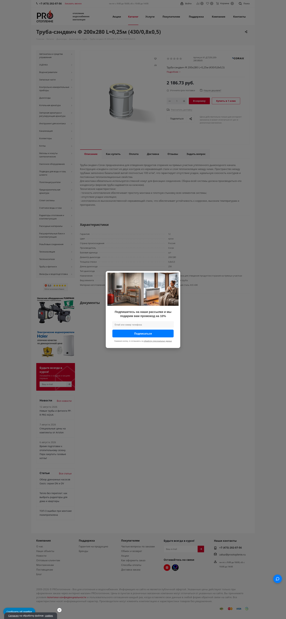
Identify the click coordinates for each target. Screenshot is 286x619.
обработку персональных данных (158, 341)
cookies (49, 616)
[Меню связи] (277, 578)
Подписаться (143, 333)
